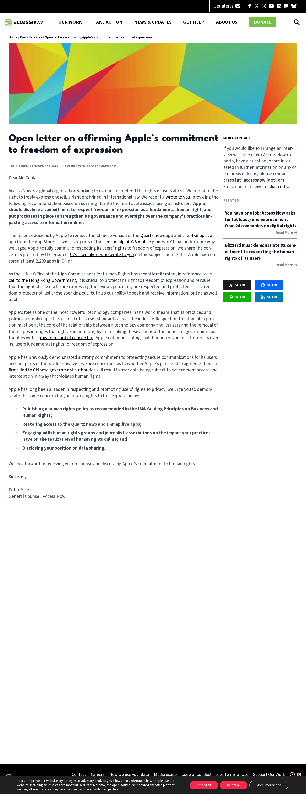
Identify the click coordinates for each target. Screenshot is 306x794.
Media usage (165, 775)
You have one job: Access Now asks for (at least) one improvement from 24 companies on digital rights (260, 219)
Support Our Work (269, 775)
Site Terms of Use (232, 775)
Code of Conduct (196, 775)
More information (269, 785)
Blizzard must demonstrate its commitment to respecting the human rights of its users (261, 252)
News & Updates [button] (153, 22)
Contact (79, 775)
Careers (97, 775)
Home (13, 37)
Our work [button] (70, 22)
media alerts (275, 186)
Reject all (233, 785)
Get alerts (223, 6)
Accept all (204, 785)
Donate (263, 22)
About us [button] (226, 22)
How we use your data (129, 775)
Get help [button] (193, 22)
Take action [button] (108, 22)
